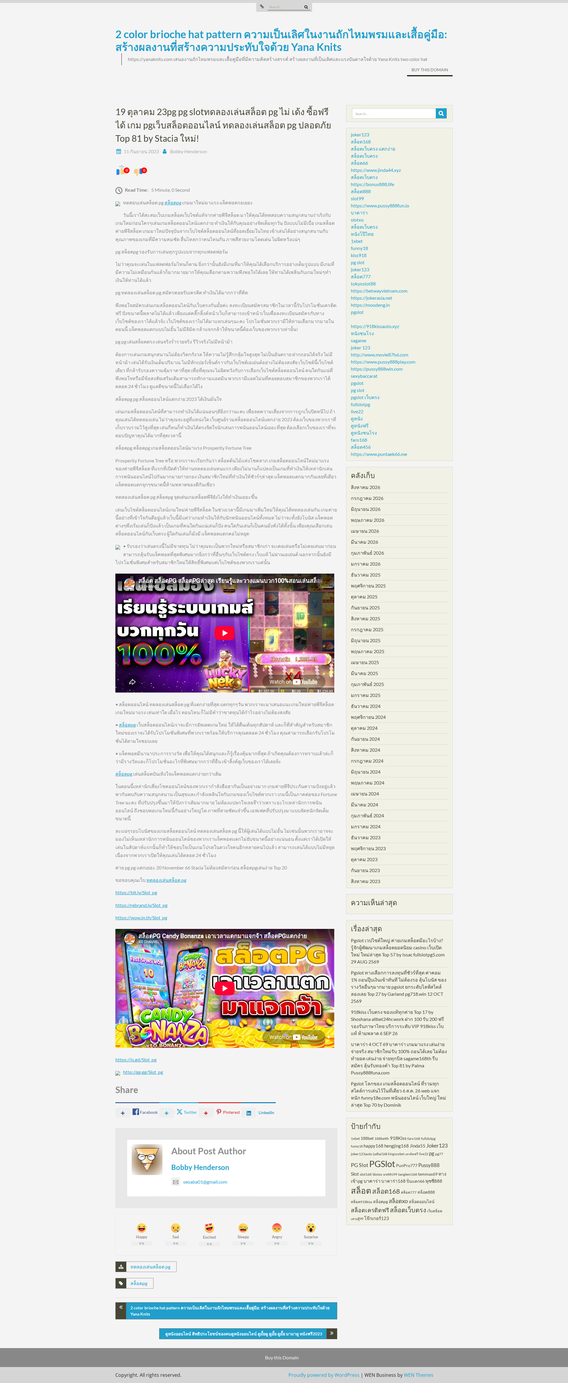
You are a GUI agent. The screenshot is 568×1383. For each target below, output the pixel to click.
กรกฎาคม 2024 (367, 761)
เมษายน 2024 (365, 793)
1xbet (357, 241)
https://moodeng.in (370, 305)
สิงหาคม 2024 (365, 750)
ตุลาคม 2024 (364, 728)
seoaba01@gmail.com (205, 1181)
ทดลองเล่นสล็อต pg (166, 880)
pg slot (357, 262)
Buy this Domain (430, 69)
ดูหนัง (357, 418)
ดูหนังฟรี (360, 425)
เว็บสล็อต (434, 1211)
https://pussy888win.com (377, 369)
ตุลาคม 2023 (364, 859)
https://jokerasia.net (371, 298)
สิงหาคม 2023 (365, 881)
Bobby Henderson (188, 151)
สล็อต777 (361, 276)
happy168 (373, 1145)
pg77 (439, 1154)
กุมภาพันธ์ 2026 (367, 553)
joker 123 (360, 347)
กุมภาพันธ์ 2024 (367, 815)
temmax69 (428, 1174)
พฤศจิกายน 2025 (368, 585)
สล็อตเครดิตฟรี (370, 1210)
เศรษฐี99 (357, 1219)
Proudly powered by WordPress (323, 1375)
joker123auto (361, 1154)
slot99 (357, 198)
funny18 (359, 248)
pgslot (357, 312)
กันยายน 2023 (365, 870)
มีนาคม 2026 (364, 542)
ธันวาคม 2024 (365, 706)
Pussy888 (429, 1165)
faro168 (359, 440)
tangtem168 (407, 1174)
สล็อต (361, 1190)
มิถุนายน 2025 (365, 640)
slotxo (357, 219)
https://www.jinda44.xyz (376, 170)
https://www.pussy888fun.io (380, 205)
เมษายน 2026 (365, 531)
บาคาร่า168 (393, 1181)
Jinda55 (417, 1145)
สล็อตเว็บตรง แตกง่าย (373, 148)
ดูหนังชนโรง (364, 432)
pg (431, 1153)
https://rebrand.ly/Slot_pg (141, 905)
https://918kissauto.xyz (375, 326)
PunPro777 (406, 1165)
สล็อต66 (359, 163)
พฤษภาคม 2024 (367, 782)
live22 (357, 411)
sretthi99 (390, 1174)
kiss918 (359, 255)
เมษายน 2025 (365, 662)
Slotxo (377, 1174)
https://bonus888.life (372, 184)
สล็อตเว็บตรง (364, 156)
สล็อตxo (398, 1201)
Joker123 (437, 1145)
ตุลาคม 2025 (364, 596)
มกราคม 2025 (365, 695)
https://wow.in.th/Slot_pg (141, 917)
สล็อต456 (361, 447)
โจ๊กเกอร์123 (376, 1218)
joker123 (360, 134)
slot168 (366, 1174)
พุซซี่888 (433, 1181)
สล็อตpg (172, 202)
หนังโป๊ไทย (362, 234)
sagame (358, 340)
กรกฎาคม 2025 (367, 629)
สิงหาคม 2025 (365, 618)
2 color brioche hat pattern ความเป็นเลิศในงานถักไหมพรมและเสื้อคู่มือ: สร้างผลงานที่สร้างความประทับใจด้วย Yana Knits (281, 40)
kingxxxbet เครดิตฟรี (403, 1154)
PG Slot (359, 1165)
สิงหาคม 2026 (365, 487)
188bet (367, 1138)
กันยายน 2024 (365, 739)
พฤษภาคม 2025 (367, 651)
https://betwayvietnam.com (379, 290)
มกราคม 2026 (365, 564)
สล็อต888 (361, 191)
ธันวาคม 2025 (365, 574)
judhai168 (380, 1154)
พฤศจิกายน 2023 (368, 848)
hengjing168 (396, 1145)
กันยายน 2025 (365, 607)
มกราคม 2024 (365, 826)
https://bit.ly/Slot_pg (136, 892)
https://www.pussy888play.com (383, 361)
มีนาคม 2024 (364, 804)
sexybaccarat (364, 376)
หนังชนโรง (362, 333)
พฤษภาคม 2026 (367, 520)
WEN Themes (418, 1375)
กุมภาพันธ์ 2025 (367, 684)
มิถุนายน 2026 (365, 509)
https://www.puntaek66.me (379, 454)
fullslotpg (360, 404)
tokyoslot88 (363, 283)
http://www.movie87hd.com (379, 354)
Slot (355, 1174)
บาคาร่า (359, 212)
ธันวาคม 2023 (365, 837)
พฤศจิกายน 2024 (368, 717)
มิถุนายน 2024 (365, 771)
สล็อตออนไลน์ (422, 1201)
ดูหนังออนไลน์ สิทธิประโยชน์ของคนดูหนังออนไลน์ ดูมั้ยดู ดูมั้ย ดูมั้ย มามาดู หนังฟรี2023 (243, 1333)
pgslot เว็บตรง (365, 397)
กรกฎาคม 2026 (367, 498)
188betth (382, 1138)
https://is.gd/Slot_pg (135, 1059)
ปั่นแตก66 (415, 1181)
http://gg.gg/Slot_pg (143, 1072)
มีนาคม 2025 (364, 673)
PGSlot (382, 1163)
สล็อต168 (361, 141)
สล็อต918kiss (361, 1202)
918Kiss (398, 1138)
